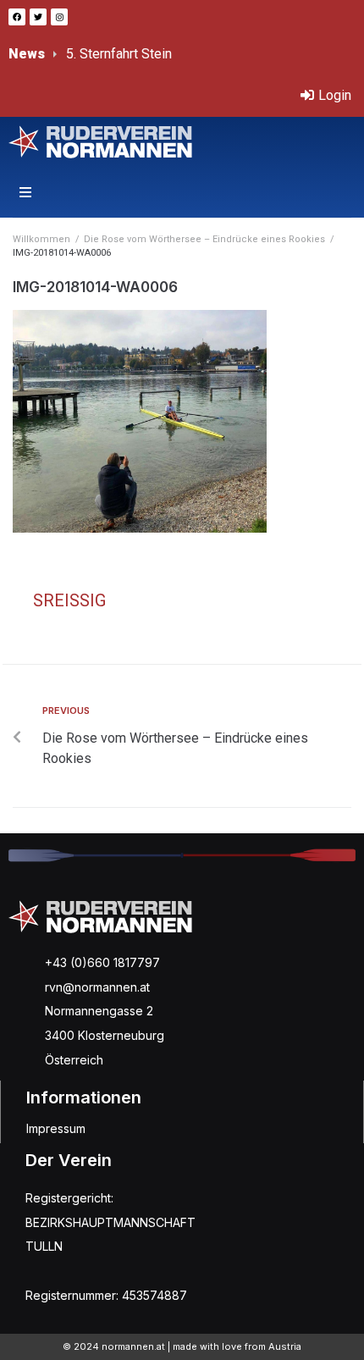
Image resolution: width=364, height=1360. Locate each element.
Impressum (55, 1128)
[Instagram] (59, 16)
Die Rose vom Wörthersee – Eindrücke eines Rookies (204, 239)
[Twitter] (38, 16)
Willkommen (41, 239)
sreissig (69, 600)
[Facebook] (16, 16)
